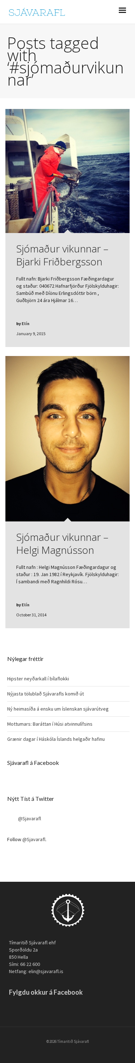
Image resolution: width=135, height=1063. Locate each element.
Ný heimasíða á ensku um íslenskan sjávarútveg (58, 709)
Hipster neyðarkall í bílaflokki (38, 678)
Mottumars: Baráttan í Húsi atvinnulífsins (50, 724)
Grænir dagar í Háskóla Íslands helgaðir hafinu (56, 739)
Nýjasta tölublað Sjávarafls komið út (45, 693)
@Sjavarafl (29, 818)
